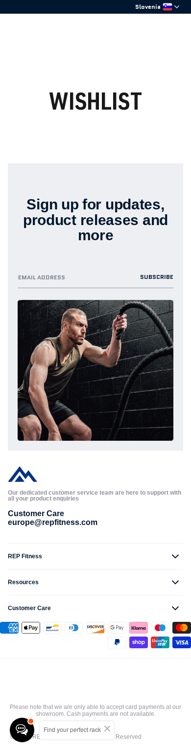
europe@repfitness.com (52, 522)
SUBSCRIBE (156, 277)
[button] (95, 556)
